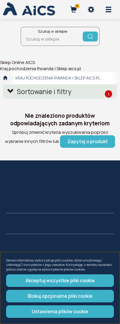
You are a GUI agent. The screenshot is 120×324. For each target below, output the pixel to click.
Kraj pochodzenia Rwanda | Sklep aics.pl (57, 78)
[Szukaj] (90, 36)
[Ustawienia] (91, 9)
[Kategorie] (108, 9)
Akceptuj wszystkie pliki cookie (60, 280)
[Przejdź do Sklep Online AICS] (5, 78)
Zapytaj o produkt (87, 141)
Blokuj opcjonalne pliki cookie (60, 296)
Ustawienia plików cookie (60, 311)
